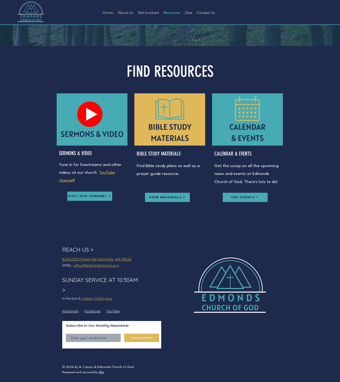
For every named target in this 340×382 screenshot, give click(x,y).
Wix (101, 372)
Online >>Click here (97, 298)
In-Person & (72, 298)
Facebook (92, 311)
